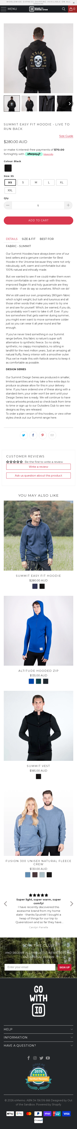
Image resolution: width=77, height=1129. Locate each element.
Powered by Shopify (48, 1104)
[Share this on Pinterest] (43, 435)
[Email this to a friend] (52, 435)
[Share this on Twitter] (24, 435)
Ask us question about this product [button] (38, 475)
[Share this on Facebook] (33, 435)
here (53, 417)
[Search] (63, 9)
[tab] (12, 239)
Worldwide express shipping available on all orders (38, 3)
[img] (38, 895)
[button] (12, 103)
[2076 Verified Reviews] (38, 1090)
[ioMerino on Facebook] (29, 1058)
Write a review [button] (38, 466)
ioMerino (19, 1100)
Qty (6, 198)
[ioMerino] (38, 9)
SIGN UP (64, 967)
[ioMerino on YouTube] (48, 1058)
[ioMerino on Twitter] (41, 1058)
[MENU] (2, 9)
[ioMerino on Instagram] (35, 1058)
